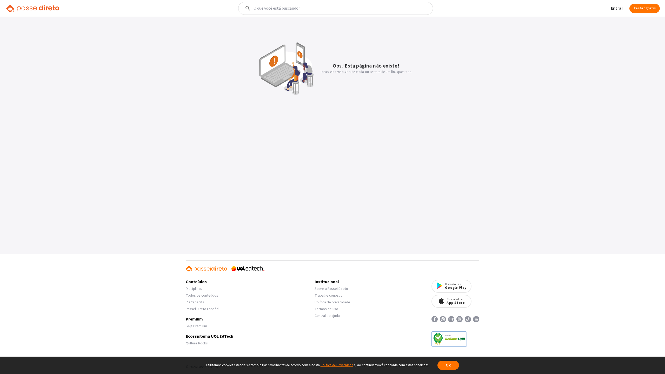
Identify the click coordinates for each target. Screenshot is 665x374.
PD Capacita (195, 302)
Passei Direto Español (202, 309)
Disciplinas (194, 289)
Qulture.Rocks (197, 343)
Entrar (617, 8)
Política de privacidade (332, 302)
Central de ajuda (327, 316)
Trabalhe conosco (329, 295)
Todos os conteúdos (202, 295)
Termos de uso (326, 309)
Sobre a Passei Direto (331, 289)
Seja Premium (196, 326)
